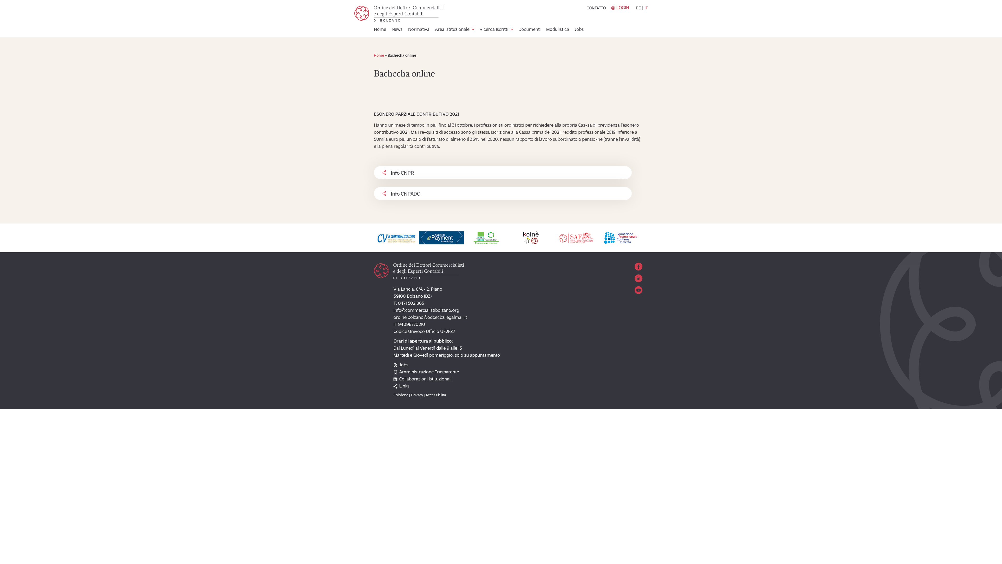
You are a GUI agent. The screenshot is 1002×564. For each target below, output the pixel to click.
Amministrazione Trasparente (429, 372)
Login (622, 7)
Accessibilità (436, 395)
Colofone (400, 395)
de (638, 8)
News (397, 29)
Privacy (417, 395)
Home (380, 29)
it (646, 8)
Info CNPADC (405, 194)
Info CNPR (402, 173)
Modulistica (557, 29)
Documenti (529, 29)
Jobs (579, 29)
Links (404, 386)
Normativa (419, 29)
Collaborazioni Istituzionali (425, 379)
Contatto (596, 8)
